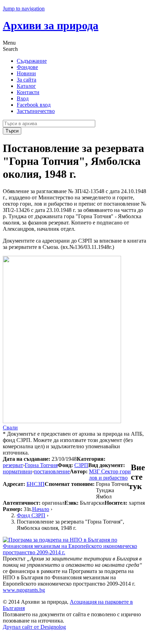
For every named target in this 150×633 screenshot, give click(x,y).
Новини (26, 73)
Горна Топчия (41, 465)
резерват (13, 465)
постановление (52, 471)
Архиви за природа (50, 25)
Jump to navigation (24, 9)
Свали (10, 427)
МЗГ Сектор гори (110, 471)
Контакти (28, 92)
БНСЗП (36, 484)
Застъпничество (36, 111)
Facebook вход (34, 105)
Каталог (26, 86)
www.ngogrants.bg (24, 590)
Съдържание (32, 61)
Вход (23, 98)
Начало (40, 509)
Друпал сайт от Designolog (34, 627)
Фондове (27, 67)
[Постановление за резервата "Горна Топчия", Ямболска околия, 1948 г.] (62, 421)
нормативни (17, 471)
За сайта (26, 80)
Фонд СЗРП (31, 515)
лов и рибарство (108, 478)
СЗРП (81, 465)
